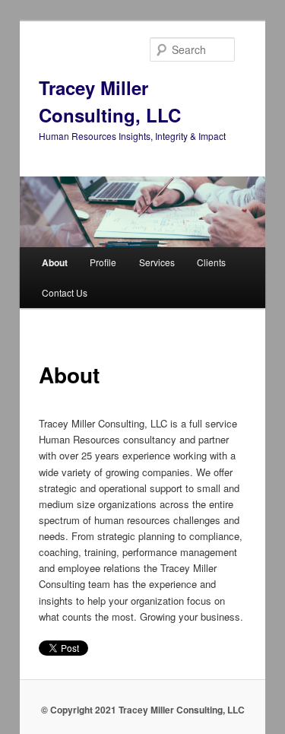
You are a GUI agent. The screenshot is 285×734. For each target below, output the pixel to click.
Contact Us (64, 292)
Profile (103, 262)
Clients (211, 262)
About (55, 262)
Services (157, 262)
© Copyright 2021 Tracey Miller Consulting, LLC (143, 710)
